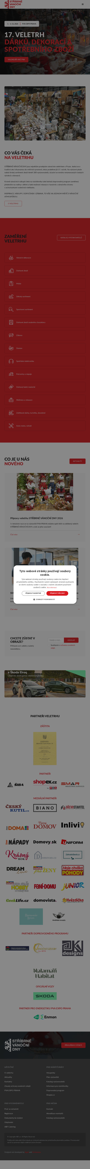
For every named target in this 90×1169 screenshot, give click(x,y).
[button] (45, 599)
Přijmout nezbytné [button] (33, 593)
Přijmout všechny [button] (57, 593)
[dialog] (45, 584)
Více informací (52, 588)
